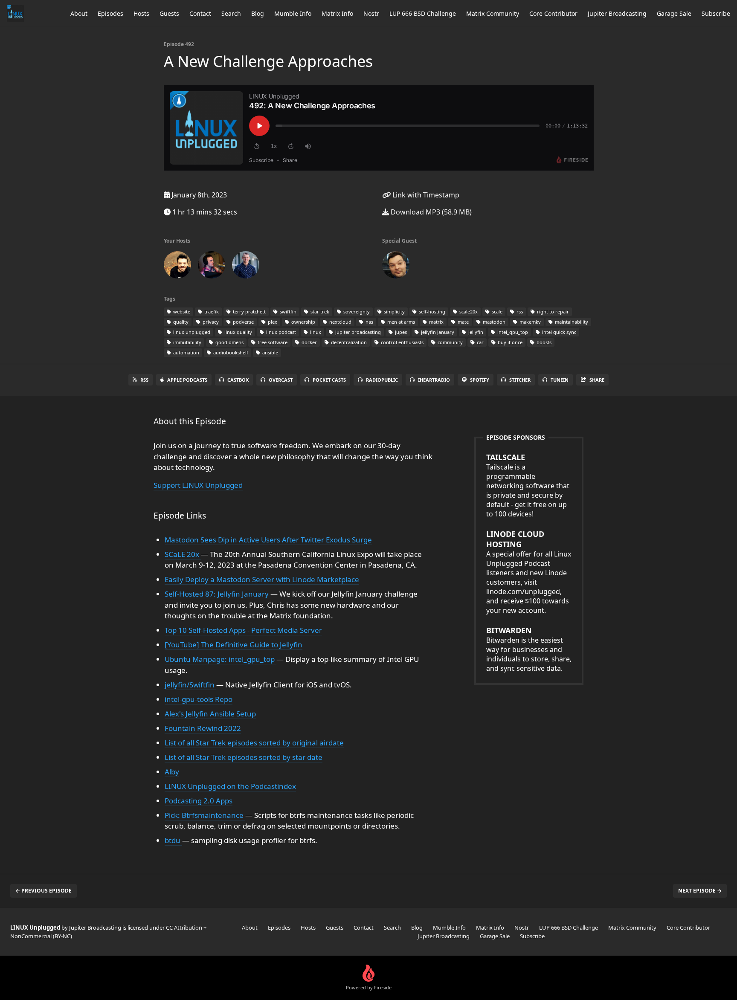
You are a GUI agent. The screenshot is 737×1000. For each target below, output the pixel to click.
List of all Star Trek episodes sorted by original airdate (254, 743)
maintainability (571, 322)
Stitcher (520, 380)
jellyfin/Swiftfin (190, 685)
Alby (172, 772)
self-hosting (431, 311)
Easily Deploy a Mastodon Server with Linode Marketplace (262, 579)
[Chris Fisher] (177, 266)
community (449, 342)
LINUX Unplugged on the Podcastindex (230, 786)
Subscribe (716, 13)
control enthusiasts (402, 342)
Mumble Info (292, 13)
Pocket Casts (329, 380)
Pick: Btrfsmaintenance (205, 815)
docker (308, 342)
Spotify (479, 380)
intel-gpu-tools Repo (198, 699)
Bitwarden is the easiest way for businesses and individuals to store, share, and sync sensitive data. (529, 649)
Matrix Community (492, 13)
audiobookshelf (230, 352)
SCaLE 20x (183, 554)
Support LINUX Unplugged (198, 485)
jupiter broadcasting (357, 332)
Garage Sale (674, 13)
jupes (400, 332)
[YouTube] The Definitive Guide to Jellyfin (233, 644)
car (480, 342)
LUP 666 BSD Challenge (422, 13)
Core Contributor (553, 13)
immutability (186, 342)
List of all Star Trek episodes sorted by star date (243, 757)
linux (315, 332)
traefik (211, 311)
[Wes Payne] (211, 266)
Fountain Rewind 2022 (203, 728)
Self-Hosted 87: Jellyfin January (217, 594)
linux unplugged (191, 332)
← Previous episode (43, 890)
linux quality (237, 332)
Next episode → (700, 890)
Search (231, 13)
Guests (169, 13)
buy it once (509, 342)
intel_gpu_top (512, 332)
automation (185, 352)
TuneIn (560, 380)
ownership (302, 322)
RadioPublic (382, 380)
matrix (436, 322)
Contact (200, 13)
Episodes (110, 13)
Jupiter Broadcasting (617, 13)
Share (596, 380)
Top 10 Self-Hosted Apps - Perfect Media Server (243, 630)
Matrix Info (337, 13)
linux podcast (280, 332)
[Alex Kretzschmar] (395, 266)
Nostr (371, 13)
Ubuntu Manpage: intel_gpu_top (220, 659)
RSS (144, 380)
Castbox (238, 380)
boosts (543, 342)
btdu (173, 840)
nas (368, 322)
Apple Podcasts (187, 380)
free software (271, 342)
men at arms (400, 322)
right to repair (552, 311)
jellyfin (475, 332)
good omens (229, 342)
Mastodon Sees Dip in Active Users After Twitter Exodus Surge (268, 540)
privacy (210, 322)
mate (462, 322)
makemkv (529, 322)
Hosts (141, 13)
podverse (243, 322)
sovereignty (356, 311)
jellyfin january (437, 332)
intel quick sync (558, 332)
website (181, 311)
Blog (257, 13)
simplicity (394, 311)
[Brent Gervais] (245, 266)
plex (272, 322)
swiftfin (287, 311)
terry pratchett (249, 311)
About (78, 13)
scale (496, 311)
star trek (319, 311)
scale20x (468, 311)
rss (519, 311)
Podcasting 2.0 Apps (198, 801)
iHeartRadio (434, 380)
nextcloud (339, 322)
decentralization (348, 342)
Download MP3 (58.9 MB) (430, 212)
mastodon (493, 322)
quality (180, 322)
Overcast (281, 380)
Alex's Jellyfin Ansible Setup (210, 714)
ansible (269, 352)
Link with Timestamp (425, 195)
